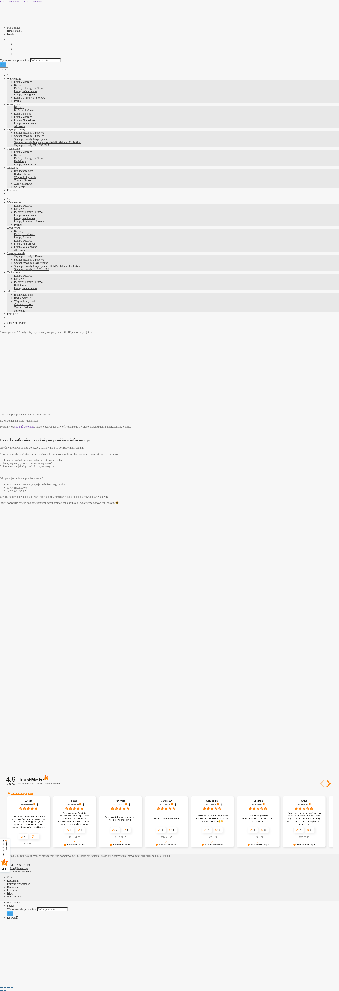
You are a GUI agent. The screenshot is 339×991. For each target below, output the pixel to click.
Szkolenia (19, 186)
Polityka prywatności (19, 883)
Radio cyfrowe (22, 174)
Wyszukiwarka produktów (15, 60)
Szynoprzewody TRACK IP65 (31, 145)
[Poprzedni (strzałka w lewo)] (1, 990)
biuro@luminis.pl (18, 868)
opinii (46, 783)
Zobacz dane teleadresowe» (15, 871)
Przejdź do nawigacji (11, 1)
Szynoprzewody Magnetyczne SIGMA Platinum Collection (47, 142)
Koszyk (12, 917)
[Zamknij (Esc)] (12, 987)
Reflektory (20, 161)
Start (9, 75)
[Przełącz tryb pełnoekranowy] (5, 987)
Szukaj (11, 905)
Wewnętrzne (14, 78)
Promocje (12, 189)
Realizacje (13, 886)
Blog (10, 893)
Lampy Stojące (22, 113)
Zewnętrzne (13, 104)
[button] (328, 783)
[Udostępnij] (8, 987)
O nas (10, 877)
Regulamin (13, 880)
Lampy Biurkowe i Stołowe (29, 97)
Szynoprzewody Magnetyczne (31, 139)
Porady (22, 332)
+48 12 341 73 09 (20, 865)
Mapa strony (14, 896)
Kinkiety (19, 84)
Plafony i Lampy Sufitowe (29, 88)
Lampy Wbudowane (25, 91)
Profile (18, 100)
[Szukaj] (3, 64)
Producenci (13, 890)
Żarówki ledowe (23, 183)
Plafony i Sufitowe (24, 110)
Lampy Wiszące (23, 81)
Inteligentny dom (23, 170)
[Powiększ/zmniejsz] (1, 987)
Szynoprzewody (16, 129)
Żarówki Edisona (23, 180)
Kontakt (11, 34)
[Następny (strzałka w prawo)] (5, 990)
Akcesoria (19, 126)
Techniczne (13, 148)
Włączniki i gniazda (25, 177)
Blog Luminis (14, 30)
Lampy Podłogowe (24, 94)
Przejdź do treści (33, 1)
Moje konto (13, 27)
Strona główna (8, 332)
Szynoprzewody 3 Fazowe (29, 135)
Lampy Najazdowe (24, 119)
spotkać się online (24, 426)
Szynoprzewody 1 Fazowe (29, 132)
